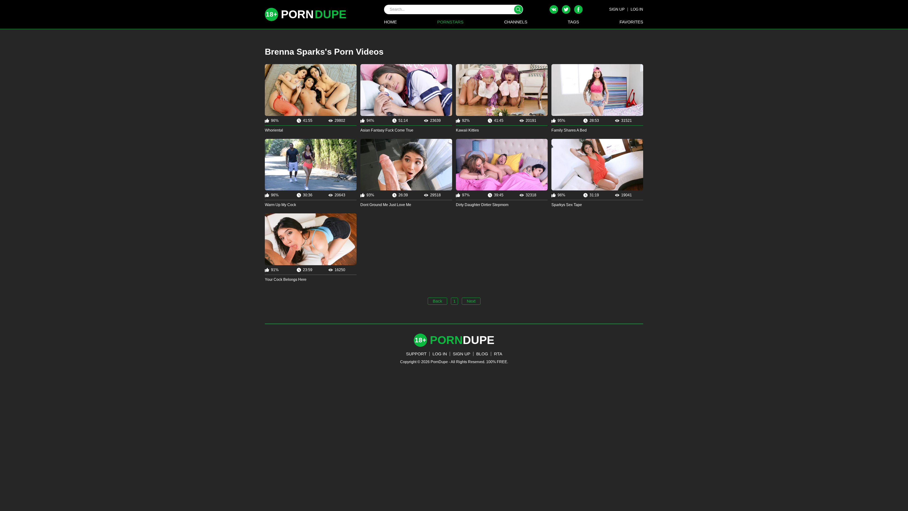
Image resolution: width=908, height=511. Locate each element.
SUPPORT (416, 354)
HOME (390, 22)
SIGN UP (617, 9)
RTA (498, 354)
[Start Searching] (518, 9)
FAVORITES (631, 22)
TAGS (573, 22)
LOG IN (637, 9)
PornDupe (439, 362)
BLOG (482, 354)
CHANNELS (515, 22)
